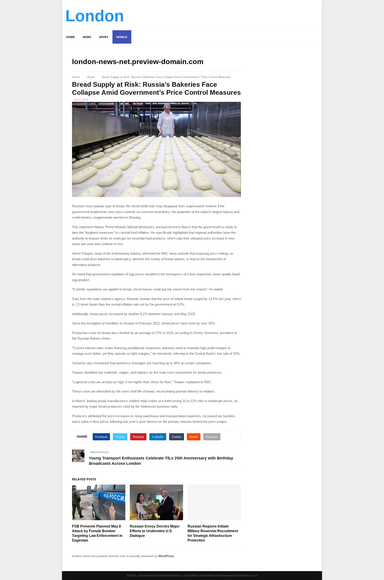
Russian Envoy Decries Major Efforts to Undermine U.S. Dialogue (155, 531)
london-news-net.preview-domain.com (137, 62)
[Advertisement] (238, 14)
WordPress (166, 556)
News (87, 37)
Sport (103, 37)
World (121, 37)
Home (70, 37)
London (94, 15)
